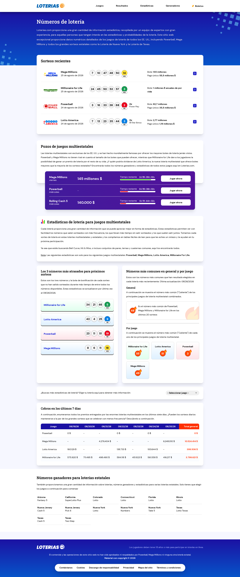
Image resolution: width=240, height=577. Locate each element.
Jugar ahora (176, 178)
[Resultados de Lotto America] (193, 123)
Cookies (81, 567)
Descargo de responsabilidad (104, 567)
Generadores (173, 5)
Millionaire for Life (54, 305)
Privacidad (128, 567)
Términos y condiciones (169, 567)
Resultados (122, 5)
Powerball (50, 334)
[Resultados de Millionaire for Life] (193, 90)
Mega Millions (52, 348)
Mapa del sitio (145, 567)
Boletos (199, 6)
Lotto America (52, 319)
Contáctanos (65, 567)
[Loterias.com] (50, 7)
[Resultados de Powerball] (193, 106)
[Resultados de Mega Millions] (193, 74)
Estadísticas (146, 5)
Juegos (99, 5)
